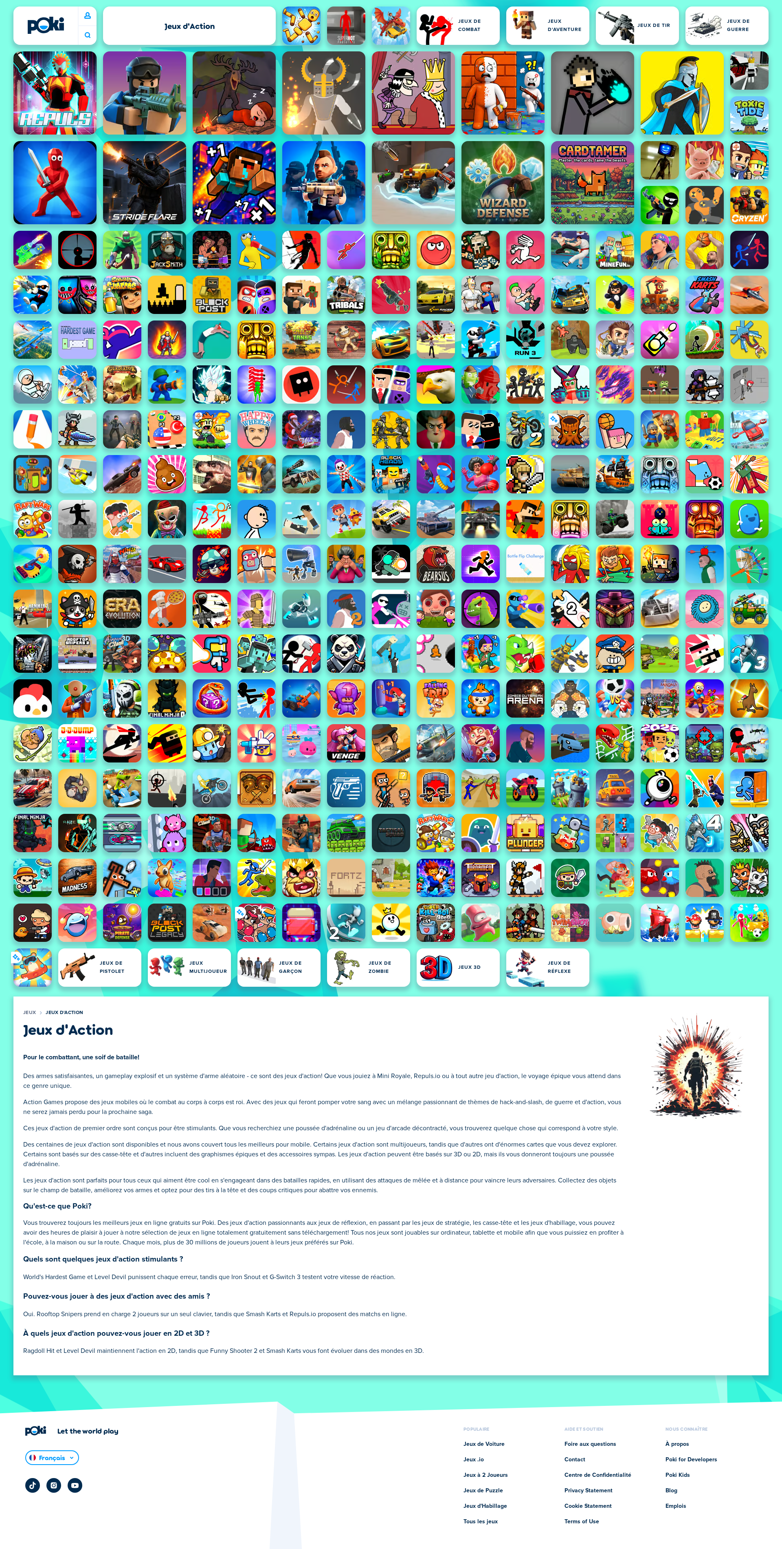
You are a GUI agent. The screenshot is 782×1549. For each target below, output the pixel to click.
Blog (671, 1491)
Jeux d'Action (64, 1012)
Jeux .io (473, 1460)
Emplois (676, 1506)
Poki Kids (678, 1475)
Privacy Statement (589, 1491)
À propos (677, 1444)
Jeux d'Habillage (485, 1506)
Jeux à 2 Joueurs (485, 1475)
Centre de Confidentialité (598, 1475)
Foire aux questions (590, 1444)
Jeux (29, 1012)
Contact (575, 1460)
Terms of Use (582, 1522)
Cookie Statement (588, 1506)
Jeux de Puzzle (483, 1491)
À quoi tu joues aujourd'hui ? (88, 35)
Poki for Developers (691, 1460)
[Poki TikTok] (32, 1485)
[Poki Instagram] (53, 1485)
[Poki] (45, 25)
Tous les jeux (480, 1522)
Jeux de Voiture (484, 1444)
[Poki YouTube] (75, 1485)
